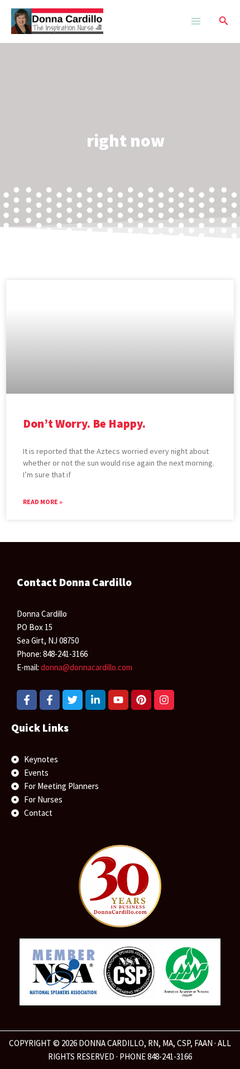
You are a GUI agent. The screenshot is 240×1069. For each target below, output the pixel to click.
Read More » (43, 501)
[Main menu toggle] (196, 21)
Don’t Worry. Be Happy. (84, 423)
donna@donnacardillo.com (86, 667)
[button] (224, 21)
